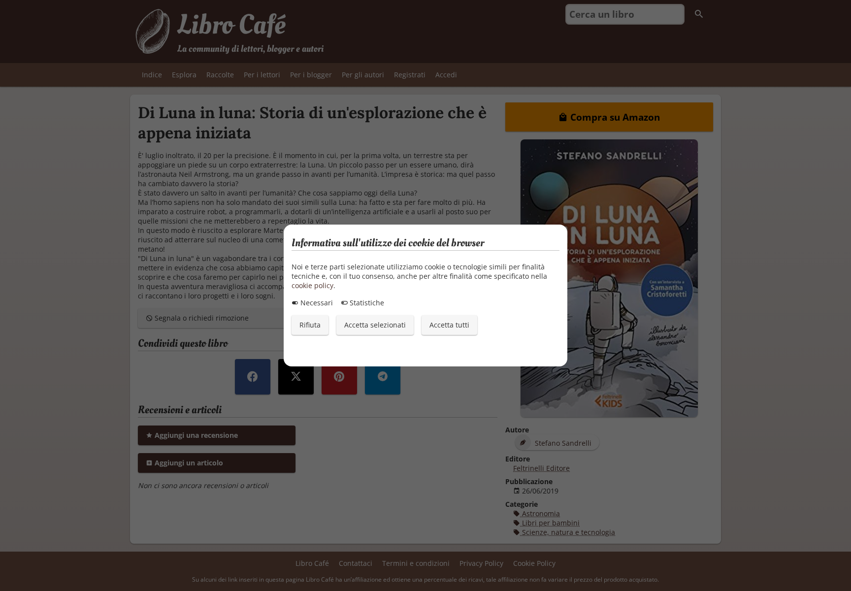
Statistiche (366, 302)
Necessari (315, 302)
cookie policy (312, 285)
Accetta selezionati (375, 324)
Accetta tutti (449, 324)
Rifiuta (310, 324)
